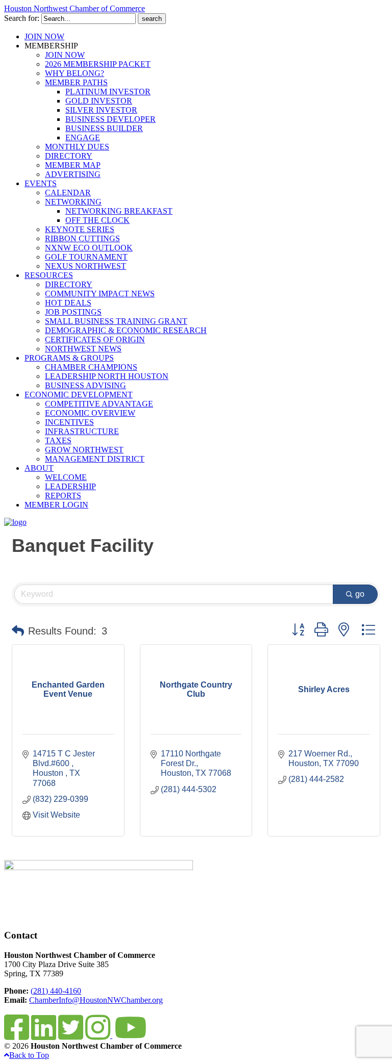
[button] (18, 631)
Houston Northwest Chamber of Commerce (74, 8)
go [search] (359, 594)
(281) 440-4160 (56, 990)
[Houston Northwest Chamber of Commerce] (15, 522)
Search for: (21, 18)
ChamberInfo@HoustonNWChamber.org (96, 1000)
